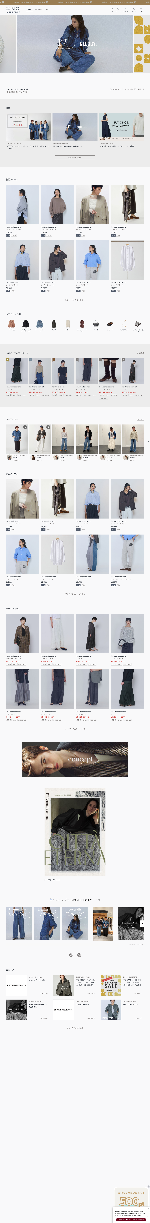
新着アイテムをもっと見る (75, 300)
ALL (29, 9)
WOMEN (38, 9)
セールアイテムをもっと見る (75, 729)
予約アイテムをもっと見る (75, 594)
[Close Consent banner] (148, 1208)
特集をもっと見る (75, 158)
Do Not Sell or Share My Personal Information (131, 1219)
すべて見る (140, 353)
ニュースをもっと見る (75, 1028)
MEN (47, 9)
